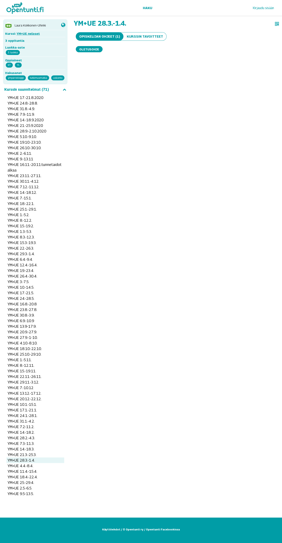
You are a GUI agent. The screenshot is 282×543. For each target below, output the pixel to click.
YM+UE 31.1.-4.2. (21, 421)
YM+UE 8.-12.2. (19, 220)
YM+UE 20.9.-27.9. (22, 332)
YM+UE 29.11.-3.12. (23, 382)
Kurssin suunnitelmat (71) (26, 89)
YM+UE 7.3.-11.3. (20, 443)
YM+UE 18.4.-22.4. (22, 477)
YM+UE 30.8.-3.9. (20, 315)
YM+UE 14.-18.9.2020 (25, 120)
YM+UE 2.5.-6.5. (19, 488)
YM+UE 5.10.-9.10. (22, 137)
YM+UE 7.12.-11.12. (23, 187)
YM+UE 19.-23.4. (20, 270)
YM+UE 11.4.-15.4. (22, 471)
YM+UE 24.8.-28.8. (22, 103)
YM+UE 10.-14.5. (20, 287)
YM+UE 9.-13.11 (20, 159)
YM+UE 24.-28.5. (20, 298)
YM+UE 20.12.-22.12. (24, 399)
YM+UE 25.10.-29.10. (24, 354)
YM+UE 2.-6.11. (19, 153)
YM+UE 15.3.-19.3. (21, 243)
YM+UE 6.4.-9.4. (20, 259)
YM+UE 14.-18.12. (22, 192)
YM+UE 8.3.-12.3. (20, 237)
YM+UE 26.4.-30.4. (22, 276)
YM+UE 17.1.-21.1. (22, 410)
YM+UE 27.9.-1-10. (22, 337)
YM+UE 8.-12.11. (20, 365)
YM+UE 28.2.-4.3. (21, 438)
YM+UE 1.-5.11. (19, 360)
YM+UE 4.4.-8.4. (20, 466)
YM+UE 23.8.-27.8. (22, 309)
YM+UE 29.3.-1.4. (21, 254)
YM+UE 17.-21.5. (20, 293)
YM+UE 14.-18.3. (20, 449)
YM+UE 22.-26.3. (20, 248)
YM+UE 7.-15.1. (19, 198)
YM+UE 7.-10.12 (20, 388)
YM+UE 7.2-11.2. (20, 427)
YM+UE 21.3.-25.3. (21, 454)
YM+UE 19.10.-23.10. (24, 142)
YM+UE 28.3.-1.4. (21, 460)
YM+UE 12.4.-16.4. (22, 265)
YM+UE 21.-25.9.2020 (25, 125)
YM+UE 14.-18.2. (20, 432)
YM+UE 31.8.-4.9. (21, 109)
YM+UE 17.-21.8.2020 (25, 97)
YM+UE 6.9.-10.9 (20, 321)
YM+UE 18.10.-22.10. (24, 349)
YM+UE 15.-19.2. (20, 226)
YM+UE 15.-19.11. (21, 371)
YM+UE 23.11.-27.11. (24, 176)
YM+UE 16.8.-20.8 (22, 304)
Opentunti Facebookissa (163, 529)
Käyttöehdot (111, 529)
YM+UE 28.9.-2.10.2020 (26, 131)
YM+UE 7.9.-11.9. (21, 114)
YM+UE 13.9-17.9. (21, 326)
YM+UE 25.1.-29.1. (22, 209)
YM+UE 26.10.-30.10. (24, 148)
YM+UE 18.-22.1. (20, 203)
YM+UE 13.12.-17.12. (24, 393)
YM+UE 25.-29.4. (20, 482)
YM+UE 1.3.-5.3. (19, 231)
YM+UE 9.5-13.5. (20, 494)
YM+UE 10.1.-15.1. (22, 404)
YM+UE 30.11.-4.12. (23, 181)
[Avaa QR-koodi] (277, 24)
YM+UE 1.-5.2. (18, 215)
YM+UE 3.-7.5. (18, 282)
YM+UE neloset (28, 33)
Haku (147, 8)
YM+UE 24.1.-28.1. (22, 415)
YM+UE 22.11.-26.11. (24, 376)
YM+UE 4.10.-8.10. (22, 343)
